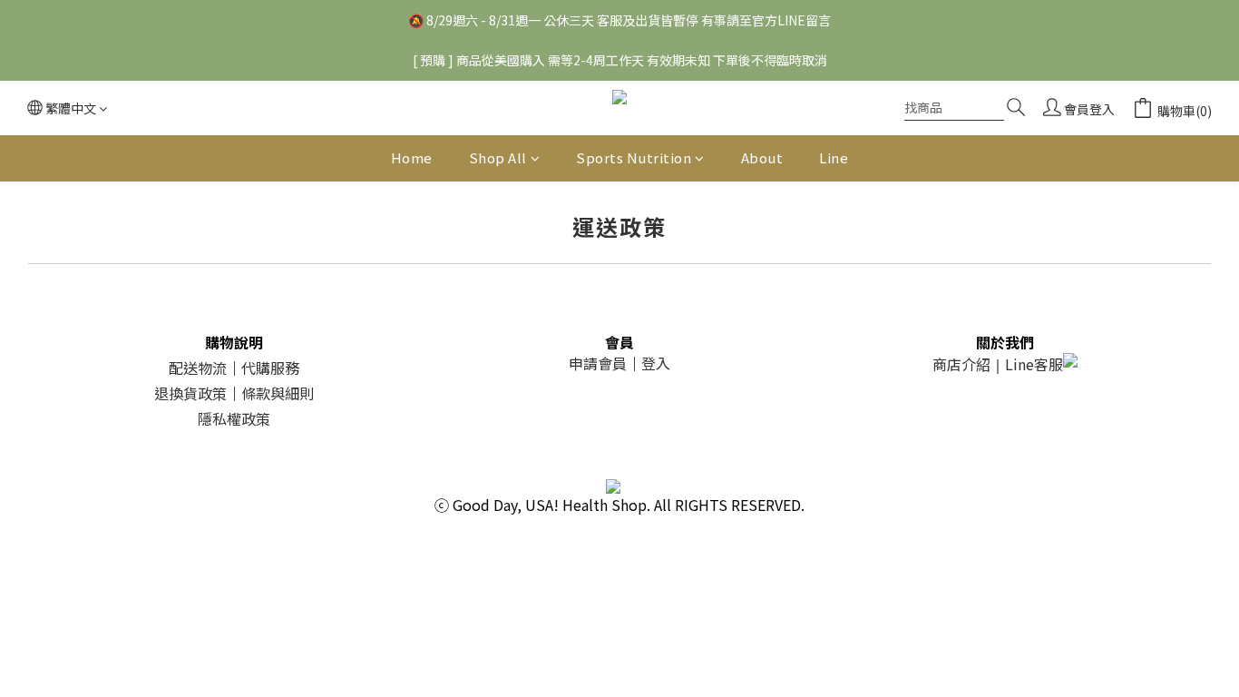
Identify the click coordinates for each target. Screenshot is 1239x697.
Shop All (498, 157)
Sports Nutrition (633, 157)
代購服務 (270, 367)
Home (412, 157)
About (762, 157)
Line (833, 157)
